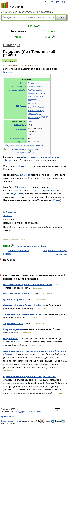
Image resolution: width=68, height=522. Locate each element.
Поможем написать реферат (32, 246)
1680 (30, 121)
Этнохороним (20, 130)
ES (57, 2)
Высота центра (20, 125)
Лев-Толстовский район (16, 293)
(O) (35, 106)
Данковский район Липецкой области (24, 305)
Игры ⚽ (50, 36)
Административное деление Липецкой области (29, 376)
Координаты (21, 106)
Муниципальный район (17, 90)
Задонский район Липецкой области (23, 314)
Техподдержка (20, 412)
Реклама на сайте (34, 412)
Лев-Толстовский (35, 90)
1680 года (25, 175)
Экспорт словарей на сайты (12, 421)
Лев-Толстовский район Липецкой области (27, 284)
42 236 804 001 (34, 142)
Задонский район (13, 323)
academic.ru (12, 5)
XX (38, 200)
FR (63, 2)
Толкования (18, 31)
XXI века (56, 200)
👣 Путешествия (7, 417)
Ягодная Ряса (10, 338)
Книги (18, 36)
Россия (31, 83)
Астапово (34, 190)
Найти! (61, 17)
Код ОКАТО (21, 142)
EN (46, 2)
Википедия (34, 25)
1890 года (18, 187)
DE (51, 2)
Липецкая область (35, 86)
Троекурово (49, 190)
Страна (23, 83)
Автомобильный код (18, 138)
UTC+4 (30, 135)
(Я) (38, 106)
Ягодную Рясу (17, 193)
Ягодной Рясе (25, 166)
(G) (33, 106)
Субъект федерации (18, 86)
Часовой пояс (20, 135)
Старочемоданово (13, 329)
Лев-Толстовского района (35, 157)
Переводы (50, 31)
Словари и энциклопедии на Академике (27, 11)
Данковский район (13, 299)
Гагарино (8, 72)
